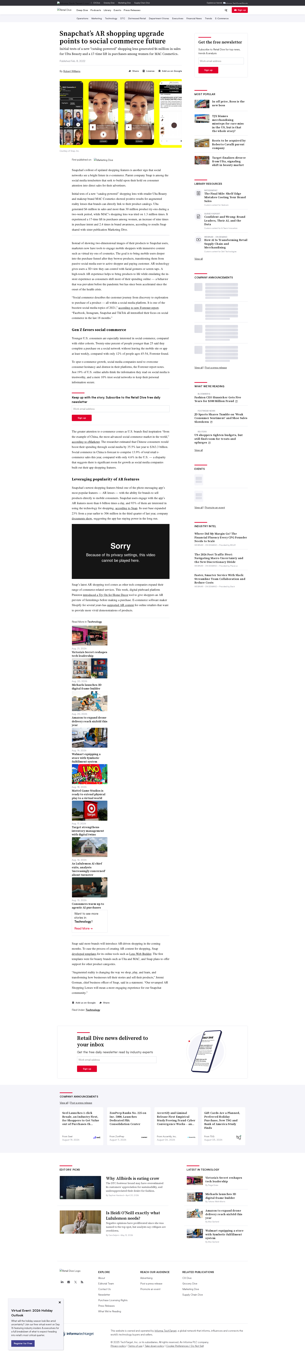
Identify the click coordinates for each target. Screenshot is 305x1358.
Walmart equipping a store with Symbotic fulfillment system (224, 1234)
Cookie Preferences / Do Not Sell (185, 1346)
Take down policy (154, 1346)
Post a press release (216, 367)
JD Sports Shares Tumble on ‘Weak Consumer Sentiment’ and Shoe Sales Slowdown (220, 418)
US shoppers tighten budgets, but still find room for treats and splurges (218, 438)
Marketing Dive (124, 3)
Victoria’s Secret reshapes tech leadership (223, 1179)
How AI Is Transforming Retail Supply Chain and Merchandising (225, 243)
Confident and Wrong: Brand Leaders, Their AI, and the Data (224, 220)
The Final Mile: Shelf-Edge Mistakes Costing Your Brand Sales (225, 197)
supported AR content (120, 605)
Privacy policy (118, 1346)
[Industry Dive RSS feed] (82, 1282)
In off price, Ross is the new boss (228, 103)
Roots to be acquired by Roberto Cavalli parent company (229, 144)
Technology (111, 18)
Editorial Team (106, 1283)
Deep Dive (82, 10)
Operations (82, 18)
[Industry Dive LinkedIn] (62, 1282)
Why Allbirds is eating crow (132, 1178)
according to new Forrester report (138, 308)
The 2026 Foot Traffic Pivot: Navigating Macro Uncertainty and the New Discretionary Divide (218, 558)
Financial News (194, 18)
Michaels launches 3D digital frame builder (220, 1196)
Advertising (146, 1278)
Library (107, 10)
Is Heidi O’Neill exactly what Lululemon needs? (133, 1215)
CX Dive (96, 3)
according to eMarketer (86, 442)
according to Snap (126, 508)
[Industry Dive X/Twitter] (75, 1282)
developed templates (84, 954)
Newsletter (104, 1294)
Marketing (97, 18)
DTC (122, 18)
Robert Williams (71, 71)
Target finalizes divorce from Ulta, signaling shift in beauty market (229, 161)
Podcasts (96, 10)
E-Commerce (222, 18)
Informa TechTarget (165, 1330)
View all (198, 258)
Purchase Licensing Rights (113, 1300)
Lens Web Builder (140, 954)
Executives (177, 18)
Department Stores (159, 18)
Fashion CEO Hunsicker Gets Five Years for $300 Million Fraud (217, 399)
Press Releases (132, 10)
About (101, 1278)
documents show (82, 518)
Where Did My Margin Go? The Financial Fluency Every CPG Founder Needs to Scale (220, 537)
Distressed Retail (137, 18)
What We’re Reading (109, 1311)
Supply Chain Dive (142, 3)
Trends (208, 18)
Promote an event (215, 507)
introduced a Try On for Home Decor (105, 595)
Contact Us (104, 1289)
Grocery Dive (109, 3)
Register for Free (23, 1343)
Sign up (242, 10)
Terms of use (135, 1346)
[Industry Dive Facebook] (68, 1282)
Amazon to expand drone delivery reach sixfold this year (223, 1214)
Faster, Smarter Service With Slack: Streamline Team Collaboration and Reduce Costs (219, 578)
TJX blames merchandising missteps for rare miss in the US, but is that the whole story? (228, 123)
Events (117, 10)
